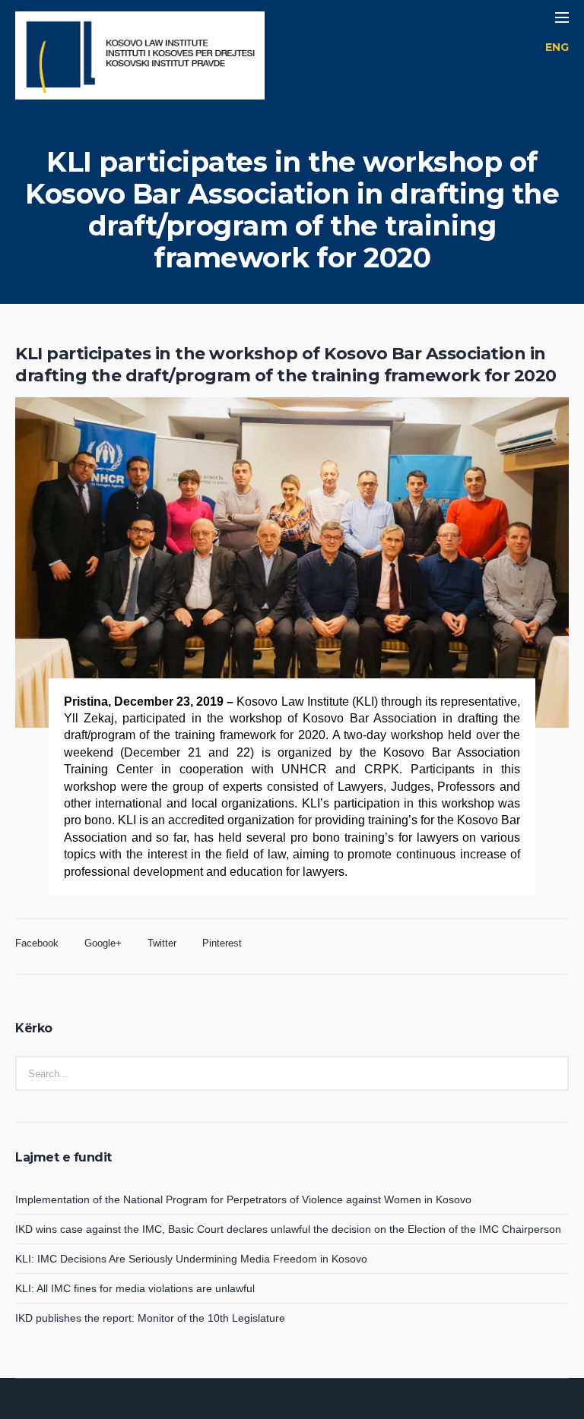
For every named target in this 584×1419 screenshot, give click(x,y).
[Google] (292, 1407)
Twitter (162, 943)
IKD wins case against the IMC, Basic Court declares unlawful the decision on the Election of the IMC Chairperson (288, 1229)
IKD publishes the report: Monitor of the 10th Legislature (150, 1318)
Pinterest (222, 943)
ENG (557, 47)
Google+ (103, 943)
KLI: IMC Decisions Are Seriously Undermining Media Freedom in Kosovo (191, 1259)
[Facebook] (273, 1407)
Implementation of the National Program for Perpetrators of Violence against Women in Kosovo (243, 1199)
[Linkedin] (255, 1407)
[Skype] (328, 1407)
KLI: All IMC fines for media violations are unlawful (135, 1288)
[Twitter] (310, 1407)
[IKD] (140, 57)
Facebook (37, 943)
